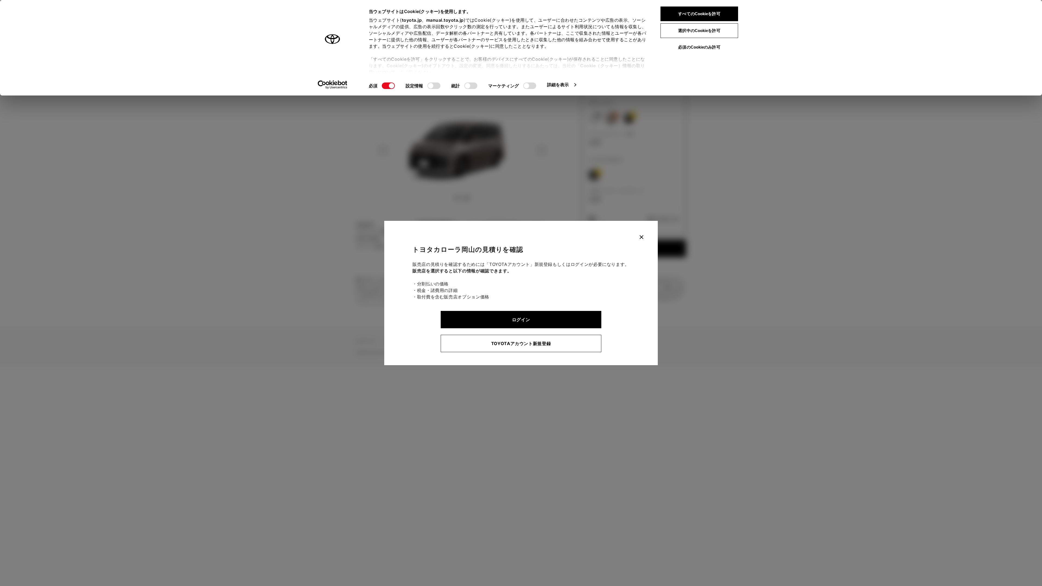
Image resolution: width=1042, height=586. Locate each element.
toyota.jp (412, 20)
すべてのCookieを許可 (699, 13)
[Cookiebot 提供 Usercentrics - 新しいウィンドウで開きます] (332, 84)
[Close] (641, 237)
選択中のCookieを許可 (699, 30)
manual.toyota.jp (445, 20)
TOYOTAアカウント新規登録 (521, 343)
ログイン (521, 319)
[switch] (433, 85)
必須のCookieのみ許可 (699, 47)
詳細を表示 (558, 84)
